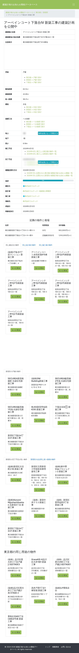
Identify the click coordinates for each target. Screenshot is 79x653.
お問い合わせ (66, 647)
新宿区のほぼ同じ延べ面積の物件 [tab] (43, 459)
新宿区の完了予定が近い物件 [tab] (16, 459)
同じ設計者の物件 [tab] (29, 245)
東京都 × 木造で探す (34, 107)
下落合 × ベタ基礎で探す (35, 127)
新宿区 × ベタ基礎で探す (35, 124)
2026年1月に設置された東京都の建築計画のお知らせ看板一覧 (50, 173)
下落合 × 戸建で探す (34, 82)
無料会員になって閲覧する (48, 133)
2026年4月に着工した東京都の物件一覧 (41, 151)
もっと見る (16, 268)
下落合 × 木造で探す (34, 112)
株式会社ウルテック (32, 186)
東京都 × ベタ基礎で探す (35, 122)
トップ (47, 647)
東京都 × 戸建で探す (34, 77)
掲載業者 (55, 647)
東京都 (38, 12)
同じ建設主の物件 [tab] (12, 245)
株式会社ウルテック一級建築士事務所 (37, 191)
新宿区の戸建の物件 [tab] (13, 371)
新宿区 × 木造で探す (34, 110)
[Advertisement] (39, 353)
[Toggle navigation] (74, 4)
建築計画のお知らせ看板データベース (19, 4)
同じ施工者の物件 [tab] (45, 245)
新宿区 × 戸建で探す (34, 80)
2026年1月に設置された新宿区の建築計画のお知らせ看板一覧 (50, 175)
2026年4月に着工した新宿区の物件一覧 (41, 154)
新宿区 (45, 12)
